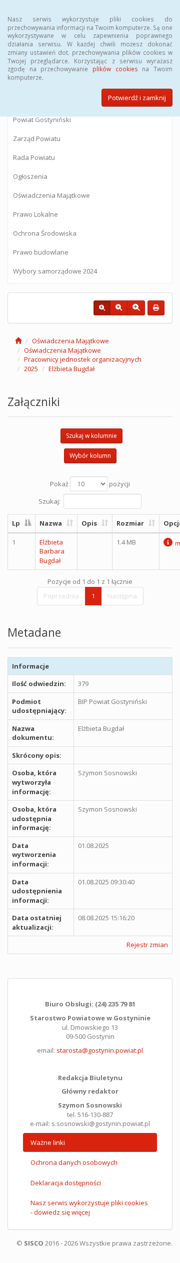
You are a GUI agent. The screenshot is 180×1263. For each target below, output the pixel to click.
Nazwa (51, 523)
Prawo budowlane (40, 252)
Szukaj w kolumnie (91, 435)
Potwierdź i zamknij (137, 97)
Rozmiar (130, 523)
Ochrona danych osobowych (74, 1162)
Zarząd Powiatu (36, 138)
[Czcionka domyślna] (102, 307)
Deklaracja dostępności (65, 1182)
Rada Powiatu (34, 157)
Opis (89, 523)
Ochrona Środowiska (44, 233)
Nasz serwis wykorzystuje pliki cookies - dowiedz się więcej (89, 1207)
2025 (31, 368)
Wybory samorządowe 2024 (55, 271)
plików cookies (115, 69)
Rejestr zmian (147, 944)
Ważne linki (47, 1142)
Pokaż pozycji (90, 483)
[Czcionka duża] (136, 307)
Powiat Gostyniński (42, 119)
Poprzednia (61, 595)
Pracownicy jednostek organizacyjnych (83, 359)
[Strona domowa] (18, 340)
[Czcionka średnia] (119, 307)
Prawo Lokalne (35, 214)
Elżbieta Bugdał (71, 368)
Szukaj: (49, 501)
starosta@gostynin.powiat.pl (99, 1050)
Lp (16, 523)
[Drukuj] (156, 307)
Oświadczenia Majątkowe (51, 195)
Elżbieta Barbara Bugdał (52, 551)
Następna (122, 595)
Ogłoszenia (30, 176)
